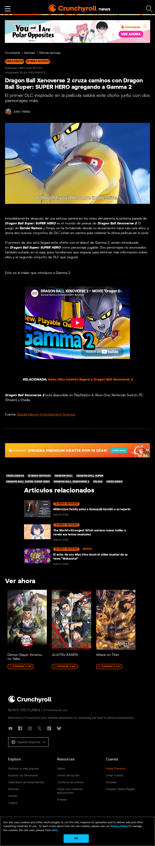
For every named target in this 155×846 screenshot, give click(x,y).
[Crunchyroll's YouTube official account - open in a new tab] (10, 728)
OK (76, 838)
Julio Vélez (21, 111)
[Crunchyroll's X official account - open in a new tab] (39, 728)
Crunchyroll (12, 53)
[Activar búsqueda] (149, 9)
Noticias (29, 53)
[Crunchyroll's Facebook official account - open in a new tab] (20, 728)
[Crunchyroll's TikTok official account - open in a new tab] (49, 728)
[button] (28, 742)
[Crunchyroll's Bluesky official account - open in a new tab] (59, 728)
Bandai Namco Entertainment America (46, 414)
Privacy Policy (119, 826)
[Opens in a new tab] (77, 31)
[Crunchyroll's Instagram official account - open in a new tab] (30, 728)
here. (54, 830)
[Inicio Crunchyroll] (30, 702)
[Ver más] (7, 9)
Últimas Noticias (50, 53)
